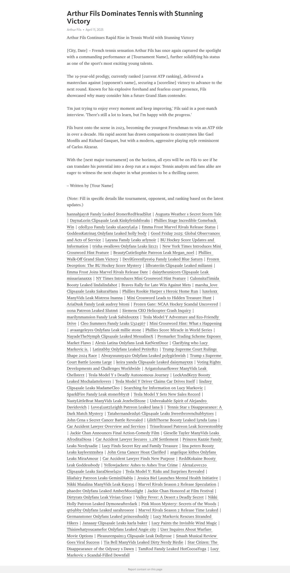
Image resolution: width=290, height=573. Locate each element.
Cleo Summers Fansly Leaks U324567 (113, 323)
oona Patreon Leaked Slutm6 (92, 310)
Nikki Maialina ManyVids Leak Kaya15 (100, 484)
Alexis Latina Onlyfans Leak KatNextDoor (131, 342)
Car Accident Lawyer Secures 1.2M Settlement (137, 439)
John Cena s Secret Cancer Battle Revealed (105, 420)
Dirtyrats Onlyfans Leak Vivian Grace (99, 497)
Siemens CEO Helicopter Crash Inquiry (156, 310)
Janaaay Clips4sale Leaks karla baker (114, 522)
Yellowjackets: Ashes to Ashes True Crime (141, 465)
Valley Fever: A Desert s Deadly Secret (170, 497)
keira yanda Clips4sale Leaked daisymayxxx (154, 362)
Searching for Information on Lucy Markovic (163, 387)
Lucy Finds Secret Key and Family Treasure (140, 445)
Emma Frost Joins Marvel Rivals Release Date (107, 272)
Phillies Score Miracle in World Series (178, 329)
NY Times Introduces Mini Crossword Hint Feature (141, 278)
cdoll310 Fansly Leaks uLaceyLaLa (108, 226)
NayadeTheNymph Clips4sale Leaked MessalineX (110, 336)
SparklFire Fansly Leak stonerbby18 (98, 394)
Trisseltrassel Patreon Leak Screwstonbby (186, 426)
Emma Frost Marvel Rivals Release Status (178, 226)
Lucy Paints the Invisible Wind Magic (184, 522)
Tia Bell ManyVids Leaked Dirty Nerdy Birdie (143, 542)
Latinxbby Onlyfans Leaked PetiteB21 (125, 349)
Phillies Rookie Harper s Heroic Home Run (160, 291)
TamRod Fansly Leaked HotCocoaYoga (172, 548)
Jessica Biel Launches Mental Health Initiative (177, 477)
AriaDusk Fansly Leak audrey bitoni (98, 304)
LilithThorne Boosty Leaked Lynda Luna (182, 420)
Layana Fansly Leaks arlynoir (130, 239)
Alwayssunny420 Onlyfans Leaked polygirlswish (143, 355)
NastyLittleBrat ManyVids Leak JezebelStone (106, 400)
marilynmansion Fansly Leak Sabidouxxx (103, 317)
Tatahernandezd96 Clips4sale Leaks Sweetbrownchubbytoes (160, 413)
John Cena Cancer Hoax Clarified (136, 452)
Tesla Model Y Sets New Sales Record (167, 394)
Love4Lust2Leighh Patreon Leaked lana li (127, 407)
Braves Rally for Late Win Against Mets (156, 284)
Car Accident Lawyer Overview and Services (106, 426)
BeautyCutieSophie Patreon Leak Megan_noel (153, 252)
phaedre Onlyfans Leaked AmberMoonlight (105, 490)
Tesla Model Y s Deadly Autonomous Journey (129, 374)
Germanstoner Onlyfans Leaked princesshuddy (108, 516)
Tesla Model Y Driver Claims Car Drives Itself (155, 381)
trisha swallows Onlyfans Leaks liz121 (125, 246)
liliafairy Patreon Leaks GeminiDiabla (100, 477)
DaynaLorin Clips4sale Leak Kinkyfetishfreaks (110, 220)
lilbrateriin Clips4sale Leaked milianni (179, 265)
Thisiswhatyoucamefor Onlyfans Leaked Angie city (111, 529)
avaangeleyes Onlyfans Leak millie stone (105, 329)
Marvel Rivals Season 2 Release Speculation (177, 484)
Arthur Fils (74, 30)
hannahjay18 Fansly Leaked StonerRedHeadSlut (109, 214)
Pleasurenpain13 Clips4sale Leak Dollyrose (134, 535)
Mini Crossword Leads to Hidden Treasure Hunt (169, 297)
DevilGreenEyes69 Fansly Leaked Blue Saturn (163, 259)
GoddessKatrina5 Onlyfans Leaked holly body (107, 233)
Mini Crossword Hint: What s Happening (186, 323)
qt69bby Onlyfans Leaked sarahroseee (100, 510)
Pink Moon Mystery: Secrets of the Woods (178, 503)
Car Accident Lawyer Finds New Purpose (139, 458)
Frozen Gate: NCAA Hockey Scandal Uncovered (176, 304)
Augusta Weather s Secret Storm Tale (188, 214)
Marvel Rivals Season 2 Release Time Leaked (178, 510)
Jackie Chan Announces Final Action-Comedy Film (114, 432)
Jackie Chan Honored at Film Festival (180, 490)
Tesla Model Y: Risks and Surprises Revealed (165, 471)
